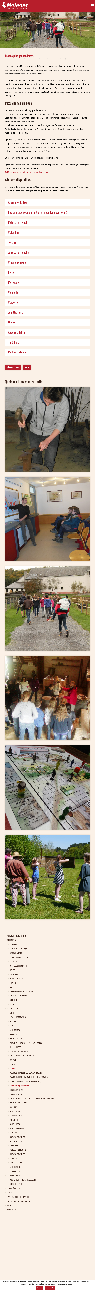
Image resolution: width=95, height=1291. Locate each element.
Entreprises (14, 1158)
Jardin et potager (16, 978)
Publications (14, 961)
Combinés (13, 1034)
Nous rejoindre (15, 1047)
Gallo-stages (15, 1111)
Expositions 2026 (16, 1184)
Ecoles (39, 59)
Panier (9, 1205)
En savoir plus (50, 1288)
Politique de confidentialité (20, 1051)
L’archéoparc (11, 940)
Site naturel (14, 974)
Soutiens (13, 1004)
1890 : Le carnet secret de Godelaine (23, 1179)
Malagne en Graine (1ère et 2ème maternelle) (26, 1072)
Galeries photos (16, 1115)
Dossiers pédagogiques (18, 1102)
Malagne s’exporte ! (17, 1094)
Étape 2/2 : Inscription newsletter (19, 1201)
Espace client (11, 1209)
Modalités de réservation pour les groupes (26, 1042)
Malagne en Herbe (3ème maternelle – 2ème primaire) (29, 1077)
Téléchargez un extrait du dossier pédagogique (26, 172)
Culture (13, 987)
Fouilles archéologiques (19, 948)
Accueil (19, 59)
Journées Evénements (17, 1137)
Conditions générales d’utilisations (23, 1055)
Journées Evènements (17, 1154)
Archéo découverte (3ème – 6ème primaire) (25, 1081)
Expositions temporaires (19, 995)
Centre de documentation (19, 965)
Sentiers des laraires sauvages (21, 991)
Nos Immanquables (13, 1175)
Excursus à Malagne (17, 1090)
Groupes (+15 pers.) (17, 1141)
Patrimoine (13, 944)
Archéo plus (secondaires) (19, 1085)
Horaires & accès (16, 1038)
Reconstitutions (16, 953)
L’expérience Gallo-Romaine (16, 935)
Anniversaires (15, 1030)
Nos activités (29, 59)
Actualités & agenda (14, 1188)
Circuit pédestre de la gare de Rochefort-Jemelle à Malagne (32, 1098)
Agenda (9, 1192)
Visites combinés (16, 1162)
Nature (12, 970)
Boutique (13, 1107)
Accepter (40, 1288)
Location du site (16, 1171)
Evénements (14, 1119)
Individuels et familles (18, 1017)
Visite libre (14, 1132)
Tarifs (12, 1012)
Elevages (13, 983)
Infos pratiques (12, 1008)
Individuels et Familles (18, 1128)
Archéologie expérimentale (20, 957)
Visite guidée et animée (18, 1149)
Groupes (13, 1021)
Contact (13, 1060)
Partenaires (14, 1000)
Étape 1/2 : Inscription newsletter (19, 1197)
